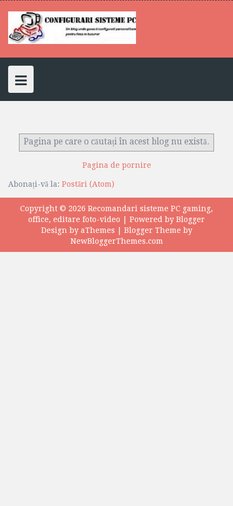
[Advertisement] (116, 270)
